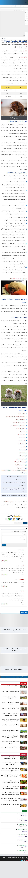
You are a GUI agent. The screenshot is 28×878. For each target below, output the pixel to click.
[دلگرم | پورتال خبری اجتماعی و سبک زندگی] (26, 2)
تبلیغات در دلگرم (14, 857)
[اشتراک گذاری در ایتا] (14, 519)
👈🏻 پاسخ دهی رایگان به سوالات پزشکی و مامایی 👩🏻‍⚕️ (14, 677)
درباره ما (23, 857)
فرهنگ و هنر (24, 821)
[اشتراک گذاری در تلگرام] (17, 519)
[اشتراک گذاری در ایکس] (19, 519)
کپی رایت (9, 857)
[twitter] (22, 860)
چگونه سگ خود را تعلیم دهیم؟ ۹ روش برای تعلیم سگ (13, 495)
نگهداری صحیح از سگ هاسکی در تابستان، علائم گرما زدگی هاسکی (13, 484)
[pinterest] (27, 860)
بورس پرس (24, 831)
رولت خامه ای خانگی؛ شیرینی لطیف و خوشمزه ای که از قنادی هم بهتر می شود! (10, 793)
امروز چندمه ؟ (23, 815)
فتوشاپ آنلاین (21, 858)
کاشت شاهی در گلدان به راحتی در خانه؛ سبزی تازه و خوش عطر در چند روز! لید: (10, 781)
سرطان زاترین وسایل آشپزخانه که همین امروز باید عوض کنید (10, 763)
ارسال (4, 544)
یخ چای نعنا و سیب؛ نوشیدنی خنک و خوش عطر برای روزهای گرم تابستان (10, 775)
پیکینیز (15, 522)
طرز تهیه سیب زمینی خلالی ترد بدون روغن (10, 804)
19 (2, 38)
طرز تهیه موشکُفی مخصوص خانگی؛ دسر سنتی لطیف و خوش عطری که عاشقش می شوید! (10, 770)
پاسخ (22, 561)
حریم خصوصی (5, 857)
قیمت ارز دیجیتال (23, 826)
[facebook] (24, 860)
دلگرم (25, 852)
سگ (22, 522)
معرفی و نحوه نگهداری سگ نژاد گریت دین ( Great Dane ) (14, 490)
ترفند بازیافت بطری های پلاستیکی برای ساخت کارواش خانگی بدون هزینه (10, 787)
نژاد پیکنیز (19, 522)
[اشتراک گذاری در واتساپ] (9, 519)
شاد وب (25, 842)
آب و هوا (26, 858)
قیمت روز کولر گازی (22, 836)
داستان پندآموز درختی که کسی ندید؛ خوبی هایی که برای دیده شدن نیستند (10, 757)
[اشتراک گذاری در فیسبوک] (11, 519)
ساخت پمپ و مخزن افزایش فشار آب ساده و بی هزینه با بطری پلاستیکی (10, 799)
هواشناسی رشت (23, 847)
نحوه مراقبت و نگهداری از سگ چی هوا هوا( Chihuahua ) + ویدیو (16, 477)
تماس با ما (19, 857)
